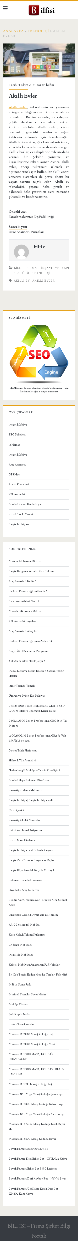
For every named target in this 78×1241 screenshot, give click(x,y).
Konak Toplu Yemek (21, 514)
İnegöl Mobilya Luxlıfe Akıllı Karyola (31, 850)
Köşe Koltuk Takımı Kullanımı (27, 934)
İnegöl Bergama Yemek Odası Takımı (31, 571)
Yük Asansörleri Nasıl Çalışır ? (27, 661)
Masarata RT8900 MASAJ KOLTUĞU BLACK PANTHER (37, 1072)
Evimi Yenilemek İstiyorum (25, 830)
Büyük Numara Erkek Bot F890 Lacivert (33, 1168)
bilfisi (50, 85)
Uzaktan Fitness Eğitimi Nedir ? (28, 591)
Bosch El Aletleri (19, 484)
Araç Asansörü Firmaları (26, 232)
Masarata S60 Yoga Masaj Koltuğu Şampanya (36, 1094)
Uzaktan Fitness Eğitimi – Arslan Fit (30, 641)
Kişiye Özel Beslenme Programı (28, 651)
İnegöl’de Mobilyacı (21, 954)
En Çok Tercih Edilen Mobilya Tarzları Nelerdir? (38, 974)
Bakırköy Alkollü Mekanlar (24, 820)
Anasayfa (13, 31)
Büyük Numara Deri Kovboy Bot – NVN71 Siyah (37, 1178)
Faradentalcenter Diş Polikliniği (31, 217)
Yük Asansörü (17, 494)
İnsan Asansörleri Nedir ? (24, 601)
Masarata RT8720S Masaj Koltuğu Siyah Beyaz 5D (37, 1126)
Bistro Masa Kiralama (22, 840)
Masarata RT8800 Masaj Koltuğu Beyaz (32, 1139)
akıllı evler (43, 280)
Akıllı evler (18, 107)
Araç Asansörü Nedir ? (22, 581)
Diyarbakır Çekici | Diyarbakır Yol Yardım (33, 915)
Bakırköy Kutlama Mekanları (25, 790)
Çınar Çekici (16, 810)
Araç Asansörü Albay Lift (24, 631)
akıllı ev (22, 280)
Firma (32, 268)
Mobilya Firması (18, 1004)
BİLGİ (18, 268)
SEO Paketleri (17, 434)
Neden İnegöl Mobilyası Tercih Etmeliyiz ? (34, 770)
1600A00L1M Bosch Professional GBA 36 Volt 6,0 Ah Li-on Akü (37, 738)
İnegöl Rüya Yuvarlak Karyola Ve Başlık (31, 870)
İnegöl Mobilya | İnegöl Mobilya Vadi (31, 800)
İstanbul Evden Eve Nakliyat (25, 504)
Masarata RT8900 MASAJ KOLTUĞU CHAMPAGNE (31, 1057)
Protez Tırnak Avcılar (21, 1024)
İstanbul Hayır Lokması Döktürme (29, 780)
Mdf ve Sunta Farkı (20, 984)
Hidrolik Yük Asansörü (22, 760)
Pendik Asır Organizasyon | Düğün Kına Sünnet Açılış (38, 902)
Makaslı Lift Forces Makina (25, 611)
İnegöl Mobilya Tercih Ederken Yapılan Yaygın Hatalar (36, 673)
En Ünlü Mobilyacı (20, 945)
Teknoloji (38, 31)
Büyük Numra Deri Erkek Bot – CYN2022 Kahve (38, 1158)
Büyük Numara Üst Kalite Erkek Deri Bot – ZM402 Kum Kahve (34, 1191)
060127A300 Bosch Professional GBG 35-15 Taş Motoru (38, 723)
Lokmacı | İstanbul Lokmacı (25, 880)
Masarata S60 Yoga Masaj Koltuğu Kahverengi (36, 1114)
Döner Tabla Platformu (23, 750)
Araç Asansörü (17, 464)
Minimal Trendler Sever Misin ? (28, 994)
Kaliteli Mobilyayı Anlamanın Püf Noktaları (34, 964)
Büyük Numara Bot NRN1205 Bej (28, 1149)
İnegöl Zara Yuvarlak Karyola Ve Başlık (31, 860)
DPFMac (14, 474)
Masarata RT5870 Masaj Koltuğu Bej (31, 1034)
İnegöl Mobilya (18, 424)
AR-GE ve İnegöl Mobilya (24, 924)
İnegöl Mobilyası (19, 524)
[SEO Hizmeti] (39, 383)
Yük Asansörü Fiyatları (22, 621)
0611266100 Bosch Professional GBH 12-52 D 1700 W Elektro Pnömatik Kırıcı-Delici (37, 708)
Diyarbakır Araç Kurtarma (24, 890)
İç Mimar (14, 444)
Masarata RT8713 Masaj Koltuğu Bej (30, 1084)
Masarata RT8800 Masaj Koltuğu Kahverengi (36, 1104)
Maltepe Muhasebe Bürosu (25, 561)
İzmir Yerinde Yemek (22, 685)
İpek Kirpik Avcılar (19, 1014)
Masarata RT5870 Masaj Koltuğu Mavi (32, 1044)
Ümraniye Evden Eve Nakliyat (27, 695)
